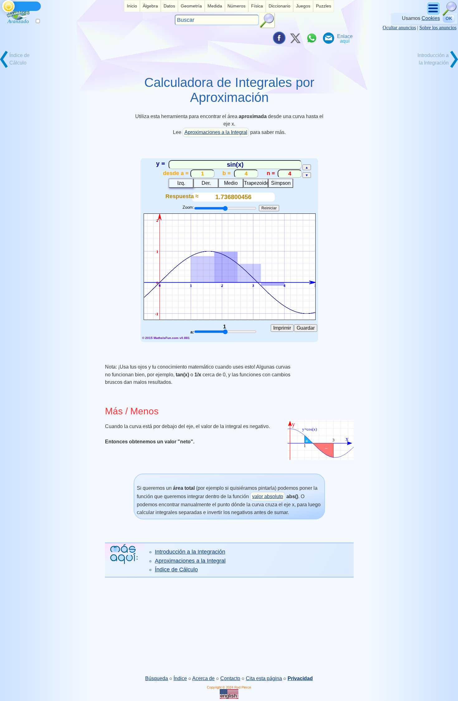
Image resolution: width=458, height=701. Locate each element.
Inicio (132, 5)
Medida (215, 5)
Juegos (303, 5)
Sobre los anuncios (437, 27)
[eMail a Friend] (328, 38)
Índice (180, 678)
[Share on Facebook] (278, 38)
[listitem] (132, 6)
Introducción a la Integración (190, 552)
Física (257, 5)
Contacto (230, 678)
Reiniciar (269, 208)
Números (236, 5)
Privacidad (300, 678)
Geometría (191, 5)
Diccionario (279, 5)
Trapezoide (256, 183)
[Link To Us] (345, 38)
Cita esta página (264, 678)
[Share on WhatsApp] (311, 38)
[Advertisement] (229, 626)
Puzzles (323, 5)
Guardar (306, 328)
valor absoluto (267, 496)
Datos (169, 5)
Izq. (181, 183)
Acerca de (203, 678)
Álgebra (150, 5)
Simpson (281, 183)
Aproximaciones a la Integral (215, 132)
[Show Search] (449, 14)
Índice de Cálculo (176, 569)
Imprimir (282, 328)
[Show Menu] (434, 14)
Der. (206, 183)
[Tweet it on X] (295, 38)
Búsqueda (156, 678)
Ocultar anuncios (399, 27)
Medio (231, 183)
